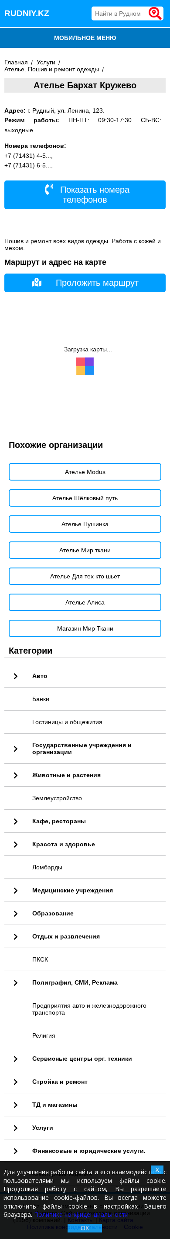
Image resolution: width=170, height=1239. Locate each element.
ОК (85, 1228)
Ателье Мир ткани (85, 550)
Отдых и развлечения (66, 936)
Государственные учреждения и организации (82, 748)
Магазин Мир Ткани (85, 628)
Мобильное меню (85, 37)
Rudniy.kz (26, 13)
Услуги (42, 1127)
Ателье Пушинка (85, 524)
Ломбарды (47, 867)
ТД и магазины (55, 1104)
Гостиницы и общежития (67, 721)
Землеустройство (57, 798)
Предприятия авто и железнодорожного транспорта (89, 1009)
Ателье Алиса (85, 602)
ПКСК (40, 959)
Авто (40, 675)
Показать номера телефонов (93, 194)
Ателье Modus (85, 471)
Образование (53, 913)
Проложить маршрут (97, 282)
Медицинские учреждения (72, 890)
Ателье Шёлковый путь (85, 497)
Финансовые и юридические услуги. (89, 1150)
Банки (40, 698)
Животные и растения (66, 774)
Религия (43, 1035)
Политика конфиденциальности (81, 1214)
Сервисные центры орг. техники (82, 1058)
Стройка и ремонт (60, 1081)
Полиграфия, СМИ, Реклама (75, 982)
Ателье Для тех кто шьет (85, 576)
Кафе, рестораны (59, 821)
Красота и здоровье (63, 844)
